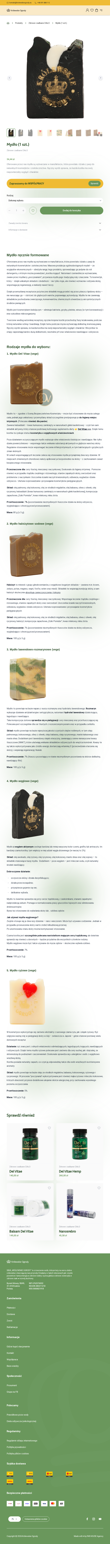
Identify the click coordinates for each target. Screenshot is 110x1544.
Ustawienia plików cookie (36, 1519)
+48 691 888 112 (43, 3)
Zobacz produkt (30, 1246)
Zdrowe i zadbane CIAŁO (39, 23)
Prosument (12, 1385)
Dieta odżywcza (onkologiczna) (21, 1421)
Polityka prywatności (16, 1447)
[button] (55, 223)
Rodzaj (10, 195)
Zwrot (9, 1320)
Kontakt (10, 1353)
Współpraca (12, 1359)
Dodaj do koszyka (72, 210)
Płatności (11, 1307)
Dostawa (11, 1314)
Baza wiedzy (13, 1366)
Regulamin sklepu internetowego (22, 1440)
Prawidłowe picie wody (17, 1415)
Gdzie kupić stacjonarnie (18, 1346)
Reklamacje (12, 1327)
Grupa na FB (12, 1392)
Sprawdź (94, 183)
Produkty (19, 23)
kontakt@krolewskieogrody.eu (20, 3)
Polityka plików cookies (18, 1453)
